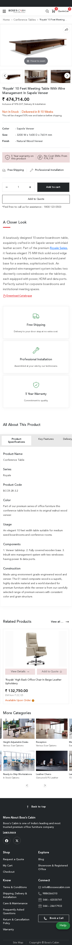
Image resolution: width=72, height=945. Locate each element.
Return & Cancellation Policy (16, 921)
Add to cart (53, 187)
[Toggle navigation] (4, 11)
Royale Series (58, 248)
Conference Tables (24, 20)
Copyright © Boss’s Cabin (44, 942)
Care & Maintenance (15, 903)
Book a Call (56, 918)
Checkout (9, 872)
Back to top (38, 806)
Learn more (9, 832)
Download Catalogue (19, 296)
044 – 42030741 (52, 900)
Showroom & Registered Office (53, 867)
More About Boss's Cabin (19, 817)
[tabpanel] (36, 526)
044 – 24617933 (52, 906)
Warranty (8, 929)
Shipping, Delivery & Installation (15, 895)
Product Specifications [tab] (16, 440)
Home (6, 20)
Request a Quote (13, 859)
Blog (41, 859)
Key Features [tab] (46, 439)
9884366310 (50, 893)
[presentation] (5, 76)
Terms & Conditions (15, 887)
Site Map (18, 942)
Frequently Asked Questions (13, 911)
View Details (18, 671)
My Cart (8, 865)
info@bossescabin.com (55, 887)
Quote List (64, 10)
